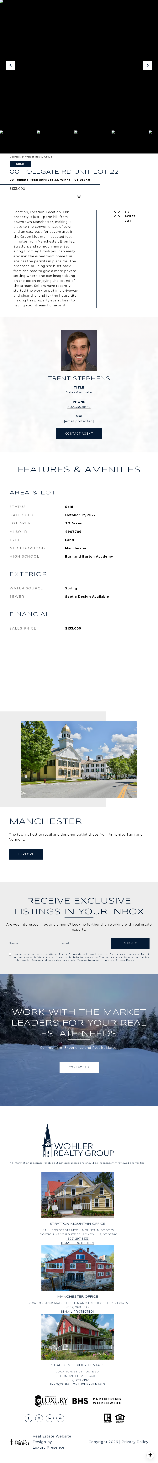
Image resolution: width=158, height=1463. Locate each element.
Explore (26, 854)
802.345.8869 (79, 407)
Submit (130, 943)
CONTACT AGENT (79, 433)
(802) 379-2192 (77, 1380)
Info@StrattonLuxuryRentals (77, 1384)
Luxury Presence (49, 1447)
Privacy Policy (125, 960)
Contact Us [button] (79, 1067)
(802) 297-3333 (77, 1238)
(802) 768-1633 (77, 1307)
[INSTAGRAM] (39, 1418)
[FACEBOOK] (28, 1418)
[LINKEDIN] (50, 1418)
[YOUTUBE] (60, 1418)
